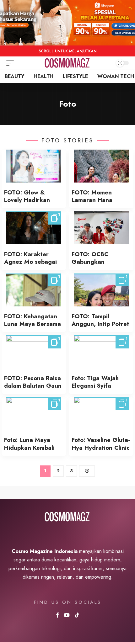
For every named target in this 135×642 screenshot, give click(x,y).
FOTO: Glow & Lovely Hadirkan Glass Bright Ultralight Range (27, 204)
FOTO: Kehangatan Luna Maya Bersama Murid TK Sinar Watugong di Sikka (32, 327)
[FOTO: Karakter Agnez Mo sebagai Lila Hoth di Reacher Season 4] (33, 227)
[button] (11, 63)
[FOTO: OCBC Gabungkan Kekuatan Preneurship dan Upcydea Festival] (101, 227)
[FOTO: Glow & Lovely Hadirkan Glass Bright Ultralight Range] (33, 166)
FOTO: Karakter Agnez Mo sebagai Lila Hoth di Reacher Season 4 (32, 265)
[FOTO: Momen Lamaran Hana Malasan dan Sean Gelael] (101, 166)
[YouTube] (67, 615)
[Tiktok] (77, 615)
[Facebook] (57, 615)
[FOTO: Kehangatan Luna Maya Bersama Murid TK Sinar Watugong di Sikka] (33, 289)
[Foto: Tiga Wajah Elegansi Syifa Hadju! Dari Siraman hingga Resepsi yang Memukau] (101, 351)
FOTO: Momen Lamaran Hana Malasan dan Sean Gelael (97, 204)
